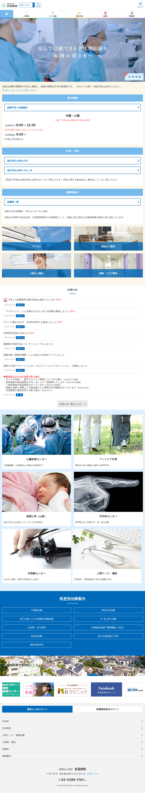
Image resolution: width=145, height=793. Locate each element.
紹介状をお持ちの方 (17, 160)
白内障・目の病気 (37, 627)
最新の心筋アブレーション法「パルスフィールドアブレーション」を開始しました (45, 365)
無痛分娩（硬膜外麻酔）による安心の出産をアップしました (34, 354)
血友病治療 (36, 636)
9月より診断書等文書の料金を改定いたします (32, 299)
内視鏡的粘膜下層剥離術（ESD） (108, 627)
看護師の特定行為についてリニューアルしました (28, 343)
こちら (98, 179)
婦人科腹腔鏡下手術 (108, 636)
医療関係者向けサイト (107, 709)
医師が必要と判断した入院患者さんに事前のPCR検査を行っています (41, 387)
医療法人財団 (72, 769)
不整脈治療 (36, 610)
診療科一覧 (13, 201)
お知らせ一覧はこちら (70, 404)
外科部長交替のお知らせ (16, 333)
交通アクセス (93, 773)
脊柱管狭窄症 (36, 644)
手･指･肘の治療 (108, 618)
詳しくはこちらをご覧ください (20, 90)
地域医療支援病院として (22, 665)
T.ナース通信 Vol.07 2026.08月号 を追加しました (30, 322)
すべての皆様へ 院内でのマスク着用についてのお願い (34, 379)
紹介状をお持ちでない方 (19, 170)
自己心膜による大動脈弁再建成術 (37, 618)
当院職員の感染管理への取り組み (23, 390)
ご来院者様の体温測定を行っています (25, 384)
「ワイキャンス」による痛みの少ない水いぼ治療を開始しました (36, 311)
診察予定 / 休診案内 (17, 107)
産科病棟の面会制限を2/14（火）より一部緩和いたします (35, 382)
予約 (38, 6)
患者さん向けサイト (37, 709)
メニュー (140, 7)
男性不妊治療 (108, 610)
